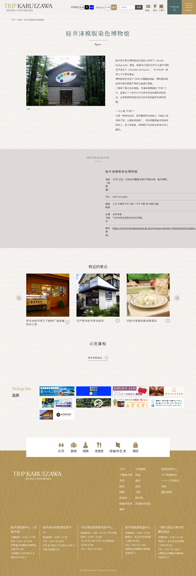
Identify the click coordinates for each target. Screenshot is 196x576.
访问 (137, 486)
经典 (122, 492)
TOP (122, 469)
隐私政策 (166, 492)
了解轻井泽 (125, 475)
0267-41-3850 (172, 549)
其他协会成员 (143, 503)
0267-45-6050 (95, 549)
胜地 (122, 486)
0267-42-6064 (120, 196)
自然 (122, 480)
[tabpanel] (65, 81)
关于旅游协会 (169, 475)
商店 (122, 509)
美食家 (123, 498)
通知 (137, 480)
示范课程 (140, 469)
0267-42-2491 (57, 541)
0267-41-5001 (139, 545)
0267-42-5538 (25, 541)
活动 (137, 475)
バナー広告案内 (170, 480)
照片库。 (140, 498)
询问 (164, 486)
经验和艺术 (125, 503)
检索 (139, 7)
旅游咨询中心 (169, 469)
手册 (137, 492)
